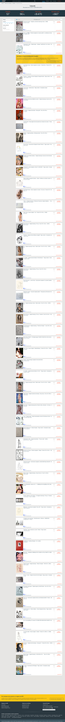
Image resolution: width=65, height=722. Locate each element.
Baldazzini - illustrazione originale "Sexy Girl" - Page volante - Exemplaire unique (38, 507)
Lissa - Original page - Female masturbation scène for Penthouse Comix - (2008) (38, 416)
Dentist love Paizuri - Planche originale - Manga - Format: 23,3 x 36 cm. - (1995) (38, 450)
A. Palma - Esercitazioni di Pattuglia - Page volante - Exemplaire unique (37, 665)
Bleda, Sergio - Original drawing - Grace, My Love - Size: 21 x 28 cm (36, 473)
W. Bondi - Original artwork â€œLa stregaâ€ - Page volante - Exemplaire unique (38, 235)
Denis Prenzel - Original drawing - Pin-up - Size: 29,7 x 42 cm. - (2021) (36, 223)
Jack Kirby (45, 715)
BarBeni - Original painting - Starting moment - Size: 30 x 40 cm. (35, 133)
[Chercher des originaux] (35, 1)
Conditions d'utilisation (48, 706)
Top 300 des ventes (25, 707)
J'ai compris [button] (10, 719)
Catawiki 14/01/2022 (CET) (27, 30)
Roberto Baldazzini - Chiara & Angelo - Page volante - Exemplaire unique (37, 427)
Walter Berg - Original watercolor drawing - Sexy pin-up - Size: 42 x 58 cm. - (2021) (38, 393)
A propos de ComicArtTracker (47, 705)
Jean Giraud (41, 715)
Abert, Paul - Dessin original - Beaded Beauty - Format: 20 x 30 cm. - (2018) (37, 348)
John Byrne (19, 715)
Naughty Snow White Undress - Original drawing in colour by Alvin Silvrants (38, 155)
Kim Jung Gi (51, 716)
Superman (47, 716)
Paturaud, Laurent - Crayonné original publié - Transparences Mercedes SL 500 (38, 291)
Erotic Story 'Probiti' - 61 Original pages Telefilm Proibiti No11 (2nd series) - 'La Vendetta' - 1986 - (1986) (38, 337)
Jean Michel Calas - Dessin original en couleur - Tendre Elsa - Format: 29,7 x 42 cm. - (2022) (38, 65)
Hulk (21, 716)
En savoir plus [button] (7, 717)
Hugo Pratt (60, 715)
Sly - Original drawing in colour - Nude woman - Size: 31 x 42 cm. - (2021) (37, 246)
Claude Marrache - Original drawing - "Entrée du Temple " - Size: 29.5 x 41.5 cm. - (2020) (38, 325)
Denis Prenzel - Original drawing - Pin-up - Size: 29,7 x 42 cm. (35, 269)
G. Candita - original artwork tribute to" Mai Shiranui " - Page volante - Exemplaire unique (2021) (38, 257)
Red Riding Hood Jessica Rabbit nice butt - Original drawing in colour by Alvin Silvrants (38, 99)
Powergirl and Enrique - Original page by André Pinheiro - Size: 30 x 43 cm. (37, 586)
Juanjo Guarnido (42, 716)
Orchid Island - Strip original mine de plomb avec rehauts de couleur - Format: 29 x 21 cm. (38, 121)
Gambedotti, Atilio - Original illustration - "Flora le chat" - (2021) (36, 439)
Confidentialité (55, 706)
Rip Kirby (28, 716)
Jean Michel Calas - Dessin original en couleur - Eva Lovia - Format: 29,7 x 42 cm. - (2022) (38, 189)
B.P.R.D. (32, 716)
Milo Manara (37, 715)
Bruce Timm (24, 716)
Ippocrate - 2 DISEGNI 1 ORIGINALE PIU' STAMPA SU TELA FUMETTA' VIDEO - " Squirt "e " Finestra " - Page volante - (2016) (38, 552)
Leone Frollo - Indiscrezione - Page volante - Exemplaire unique (35, 87)
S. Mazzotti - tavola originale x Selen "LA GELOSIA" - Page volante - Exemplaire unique (38, 167)
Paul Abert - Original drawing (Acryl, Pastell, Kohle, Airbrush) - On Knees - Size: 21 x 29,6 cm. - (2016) (38, 405)
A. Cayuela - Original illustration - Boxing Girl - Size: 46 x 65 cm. (35, 110)
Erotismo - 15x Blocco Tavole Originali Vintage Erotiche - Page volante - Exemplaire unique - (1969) (38, 76)
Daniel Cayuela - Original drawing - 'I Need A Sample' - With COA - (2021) (37, 563)
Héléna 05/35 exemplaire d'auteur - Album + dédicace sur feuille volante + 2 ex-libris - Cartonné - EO (38, 178)
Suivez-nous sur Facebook (47, 707)
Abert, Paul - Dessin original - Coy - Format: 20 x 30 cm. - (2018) (35, 212)
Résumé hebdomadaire (5, 706)
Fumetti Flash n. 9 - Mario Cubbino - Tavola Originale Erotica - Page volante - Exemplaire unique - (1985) (38, 609)
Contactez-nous (45, 704)
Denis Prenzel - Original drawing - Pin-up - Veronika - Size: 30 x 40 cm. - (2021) (38, 314)
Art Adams (49, 715)
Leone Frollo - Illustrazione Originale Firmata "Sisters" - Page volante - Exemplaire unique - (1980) (38, 144)
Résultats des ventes (25, 705)
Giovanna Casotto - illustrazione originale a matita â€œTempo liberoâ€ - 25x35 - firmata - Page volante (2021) (38, 461)
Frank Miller (32, 715)
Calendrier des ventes (25, 704)
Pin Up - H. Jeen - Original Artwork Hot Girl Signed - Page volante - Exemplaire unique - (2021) (38, 575)
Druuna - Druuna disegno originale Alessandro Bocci (33, 359)
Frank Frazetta (27, 715)
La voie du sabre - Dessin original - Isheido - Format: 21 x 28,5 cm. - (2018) (37, 631)
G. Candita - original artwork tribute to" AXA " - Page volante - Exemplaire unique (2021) (38, 371)
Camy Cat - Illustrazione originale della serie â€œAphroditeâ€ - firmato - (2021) (38, 597)
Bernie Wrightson (36, 716)
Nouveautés (3, 704)
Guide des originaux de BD (5, 707)
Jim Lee (23, 715)
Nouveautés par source (5, 705)
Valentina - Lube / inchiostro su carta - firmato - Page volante (35, 529)
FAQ (43, 706)
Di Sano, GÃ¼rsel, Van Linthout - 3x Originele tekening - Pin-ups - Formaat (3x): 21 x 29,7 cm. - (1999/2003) (38, 495)
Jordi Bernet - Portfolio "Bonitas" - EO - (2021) (32, 541)
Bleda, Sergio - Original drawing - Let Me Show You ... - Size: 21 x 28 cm (37, 654)
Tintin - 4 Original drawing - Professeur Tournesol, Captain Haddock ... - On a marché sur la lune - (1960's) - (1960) (38, 201)
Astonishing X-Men (55, 715)
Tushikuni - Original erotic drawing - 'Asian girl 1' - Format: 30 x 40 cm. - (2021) (38, 643)
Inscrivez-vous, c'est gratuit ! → (57, 699)
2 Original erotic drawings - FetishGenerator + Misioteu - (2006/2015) (36, 518)
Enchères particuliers (25, 706)
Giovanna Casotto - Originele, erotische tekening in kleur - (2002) (36, 21)
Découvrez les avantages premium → (54, 61)
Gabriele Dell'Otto (57, 716)
